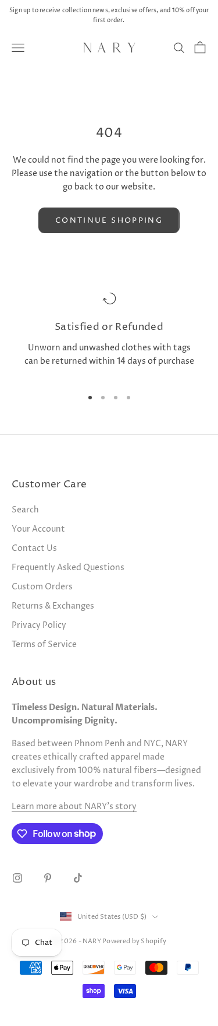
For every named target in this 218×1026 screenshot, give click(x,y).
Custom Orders (42, 586)
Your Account (38, 529)
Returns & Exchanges (53, 606)
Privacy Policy (39, 625)
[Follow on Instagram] (17, 878)
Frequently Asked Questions (68, 567)
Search (25, 509)
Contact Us (34, 548)
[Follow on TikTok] (78, 878)
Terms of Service (44, 644)
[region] (109, 334)
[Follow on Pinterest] (47, 878)
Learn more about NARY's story (74, 806)
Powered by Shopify (134, 941)
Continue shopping (109, 220)
